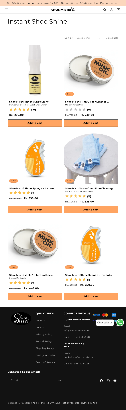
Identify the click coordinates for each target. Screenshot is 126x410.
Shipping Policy (45, 348)
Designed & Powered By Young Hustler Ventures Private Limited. (62, 403)
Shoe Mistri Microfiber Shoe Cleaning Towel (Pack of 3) (89, 188)
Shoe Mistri (20, 403)
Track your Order (45, 355)
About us (41, 320)
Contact (40, 327)
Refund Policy (44, 341)
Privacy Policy (44, 334)
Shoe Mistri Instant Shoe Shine (29, 101)
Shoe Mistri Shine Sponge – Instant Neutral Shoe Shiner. (31, 188)
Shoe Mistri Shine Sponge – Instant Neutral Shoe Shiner (87, 275)
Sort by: (69, 37)
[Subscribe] (59, 380)
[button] (6, 9)
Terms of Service (45, 362)
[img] (19, 110)
